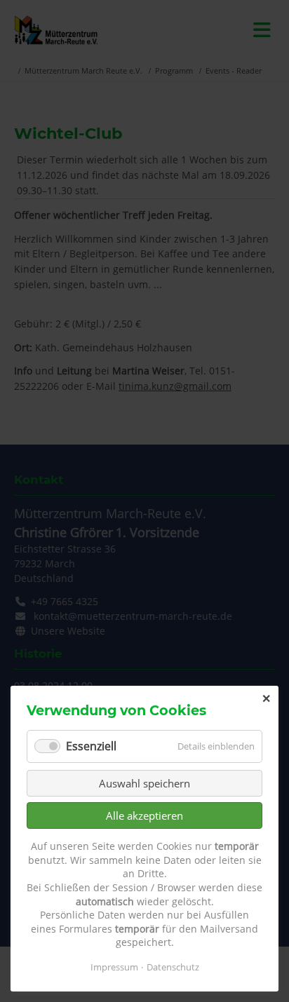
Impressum (114, 967)
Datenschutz (173, 967)
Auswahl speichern (144, 783)
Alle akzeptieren (144, 815)
